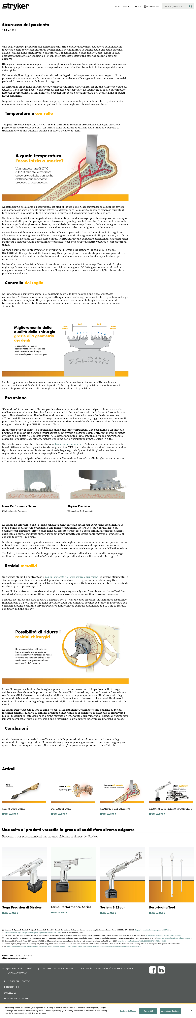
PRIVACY (31, 968)
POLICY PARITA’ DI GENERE (16, 998)
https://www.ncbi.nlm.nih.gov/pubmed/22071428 (152, 930)
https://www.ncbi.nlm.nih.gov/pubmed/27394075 (174, 938)
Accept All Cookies (170, 1011)
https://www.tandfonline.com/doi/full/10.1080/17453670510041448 (142, 941)
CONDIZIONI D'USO (17, 972)
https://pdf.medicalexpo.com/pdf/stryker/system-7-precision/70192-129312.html (33, 933)
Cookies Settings (128, 1011)
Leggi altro (9, 813)
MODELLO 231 (11, 992)
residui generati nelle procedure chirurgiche (71, 576)
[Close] (191, 1010)
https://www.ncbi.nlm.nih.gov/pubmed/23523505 (163, 935)
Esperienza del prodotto (17, 981)
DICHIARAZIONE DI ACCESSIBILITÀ (57, 968)
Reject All (148, 1011)
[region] (98, 1010)
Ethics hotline (11, 987)
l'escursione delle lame (68, 443)
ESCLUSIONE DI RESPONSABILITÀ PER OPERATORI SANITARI (108, 968)
